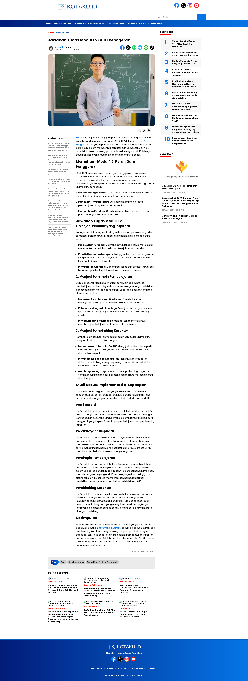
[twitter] (184, 7)
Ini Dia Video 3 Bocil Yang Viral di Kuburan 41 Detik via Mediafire (185, 95)
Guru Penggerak (76, 562)
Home (49, 23)
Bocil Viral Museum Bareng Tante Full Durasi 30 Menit (185, 72)
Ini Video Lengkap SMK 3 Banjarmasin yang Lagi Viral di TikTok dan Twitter (185, 129)
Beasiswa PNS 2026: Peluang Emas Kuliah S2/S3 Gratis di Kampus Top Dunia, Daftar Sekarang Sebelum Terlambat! (180, 202)
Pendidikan (60, 23)
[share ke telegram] (141, 49)
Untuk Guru (62, 32)
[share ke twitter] (129, 49)
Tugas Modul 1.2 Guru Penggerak (102, 562)
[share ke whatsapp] (135, 49)
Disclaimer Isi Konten (143, 668)
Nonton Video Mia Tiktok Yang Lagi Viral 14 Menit (184, 62)
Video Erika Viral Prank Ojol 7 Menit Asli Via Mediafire (183, 44)
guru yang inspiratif (109, 528)
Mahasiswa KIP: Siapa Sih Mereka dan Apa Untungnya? (179, 217)
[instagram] (190, 7)
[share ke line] (147, 49)
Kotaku (80, 137)
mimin (58, 47)
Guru (63, 562)
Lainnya (132, 23)
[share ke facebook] (123, 49)
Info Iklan (96, 668)
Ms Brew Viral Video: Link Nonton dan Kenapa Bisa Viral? (185, 118)
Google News (155, 23)
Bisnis (142, 23)
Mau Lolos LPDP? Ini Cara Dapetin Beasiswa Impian (179, 187)
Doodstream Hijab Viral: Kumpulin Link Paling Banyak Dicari (184, 141)
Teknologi (112, 23)
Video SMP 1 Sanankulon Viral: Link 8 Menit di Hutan (185, 54)
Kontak (122, 668)
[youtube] (197, 7)
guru (115, 173)
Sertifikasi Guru (77, 23)
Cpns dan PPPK (96, 23)
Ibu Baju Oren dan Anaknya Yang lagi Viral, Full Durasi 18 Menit (184, 106)
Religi (123, 23)
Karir (110, 668)
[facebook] (177, 7)
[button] (139, 130)
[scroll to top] (238, 676)
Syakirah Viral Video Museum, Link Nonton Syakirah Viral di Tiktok (184, 84)
